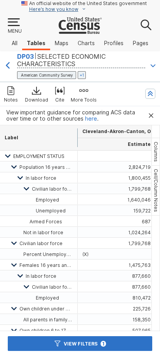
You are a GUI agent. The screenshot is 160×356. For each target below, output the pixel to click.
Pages (140, 43)
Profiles (113, 43)
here (91, 119)
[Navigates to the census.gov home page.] (80, 31)
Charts (86, 43)
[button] (14, 26)
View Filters (84, 344)
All (14, 43)
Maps (61, 43)
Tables (36, 43)
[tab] (156, 152)
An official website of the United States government (88, 3)
